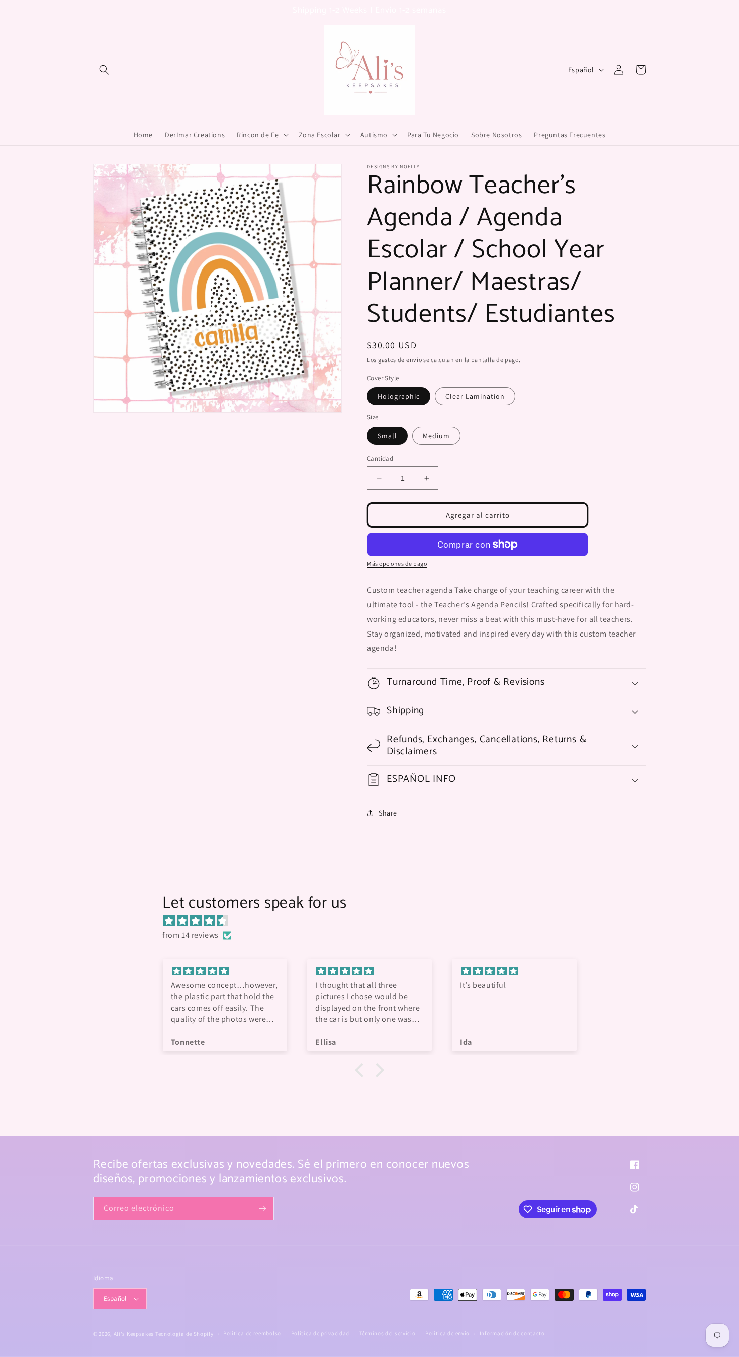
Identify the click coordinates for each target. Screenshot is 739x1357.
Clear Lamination (475, 396)
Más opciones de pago (397, 563)
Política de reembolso (252, 1333)
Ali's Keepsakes (134, 1333)
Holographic (399, 396)
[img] (374, 921)
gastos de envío (400, 360)
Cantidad (380, 458)
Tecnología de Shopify (184, 1333)
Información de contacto (512, 1333)
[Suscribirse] (262, 1208)
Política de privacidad (320, 1333)
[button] (104, 70)
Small (387, 435)
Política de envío (447, 1333)
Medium (436, 435)
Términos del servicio (387, 1333)
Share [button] (388, 813)
